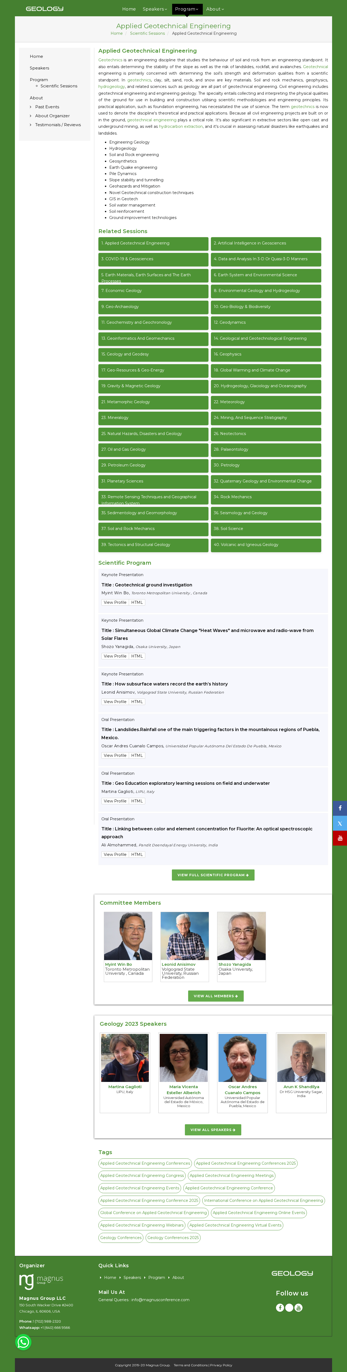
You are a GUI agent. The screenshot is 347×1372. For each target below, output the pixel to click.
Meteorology (229, 401)
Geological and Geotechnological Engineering (260, 338)
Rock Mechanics (233, 496)
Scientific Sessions (147, 33)
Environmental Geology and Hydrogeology (257, 290)
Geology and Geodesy (125, 354)
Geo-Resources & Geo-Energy (132, 370)
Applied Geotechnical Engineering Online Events (259, 1212)
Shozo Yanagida (235, 964)
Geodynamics (230, 322)
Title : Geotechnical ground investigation (146, 584)
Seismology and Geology (241, 512)
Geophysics (227, 354)
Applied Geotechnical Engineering (135, 243)
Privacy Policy (221, 1365)
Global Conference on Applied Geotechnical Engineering (153, 1212)
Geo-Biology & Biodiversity (242, 306)
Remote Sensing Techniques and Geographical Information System (148, 499)
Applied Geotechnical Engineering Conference (229, 1188)
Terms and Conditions (191, 1365)
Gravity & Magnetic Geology (130, 385)
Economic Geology (121, 290)
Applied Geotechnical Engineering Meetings (232, 1175)
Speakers (153, 9)
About (213, 9)
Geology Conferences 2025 (173, 1237)
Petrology (227, 465)
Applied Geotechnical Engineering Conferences (145, 1163)
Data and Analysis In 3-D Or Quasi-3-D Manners (260, 258)
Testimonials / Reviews (58, 124)
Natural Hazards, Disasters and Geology (141, 433)
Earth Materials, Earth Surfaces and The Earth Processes (146, 277)
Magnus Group (158, 1365)
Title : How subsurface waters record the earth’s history (164, 684)
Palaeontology (231, 449)
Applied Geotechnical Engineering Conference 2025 (149, 1200)
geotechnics (139, 80)
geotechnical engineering (151, 119)
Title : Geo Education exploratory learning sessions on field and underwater (185, 783)
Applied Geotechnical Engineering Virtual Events (235, 1225)
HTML (137, 602)
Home (129, 9)
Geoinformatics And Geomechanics (137, 338)
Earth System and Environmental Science (255, 274)
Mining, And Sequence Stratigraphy (250, 417)
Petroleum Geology (123, 465)
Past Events (47, 106)
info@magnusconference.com (160, 1299)
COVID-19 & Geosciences (127, 258)
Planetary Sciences (122, 481)
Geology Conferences (121, 1237)
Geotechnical (315, 66)
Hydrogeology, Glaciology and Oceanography (260, 385)
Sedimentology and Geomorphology (139, 512)
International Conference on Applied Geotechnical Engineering (263, 1200)
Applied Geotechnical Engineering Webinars (142, 1225)
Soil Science (228, 528)
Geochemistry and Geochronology (136, 322)
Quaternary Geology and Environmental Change (263, 481)
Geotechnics (110, 60)
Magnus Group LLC (42, 1298)
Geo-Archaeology (120, 306)
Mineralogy (114, 417)
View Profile (115, 602)
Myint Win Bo (118, 964)
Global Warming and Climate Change (252, 370)
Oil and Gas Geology (123, 449)
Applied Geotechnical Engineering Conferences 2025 (246, 1163)
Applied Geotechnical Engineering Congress (142, 1175)
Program (185, 9)
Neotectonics (230, 433)
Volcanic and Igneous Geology (246, 544)
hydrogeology (111, 86)
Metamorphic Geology (125, 401)
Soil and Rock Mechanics (128, 528)
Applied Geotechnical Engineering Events (139, 1188)
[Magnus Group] (41, 1282)
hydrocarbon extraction (181, 126)
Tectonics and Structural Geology (135, 544)
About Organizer (52, 115)
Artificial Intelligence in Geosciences (250, 243)
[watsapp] (23, 1341)
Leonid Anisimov (178, 964)
